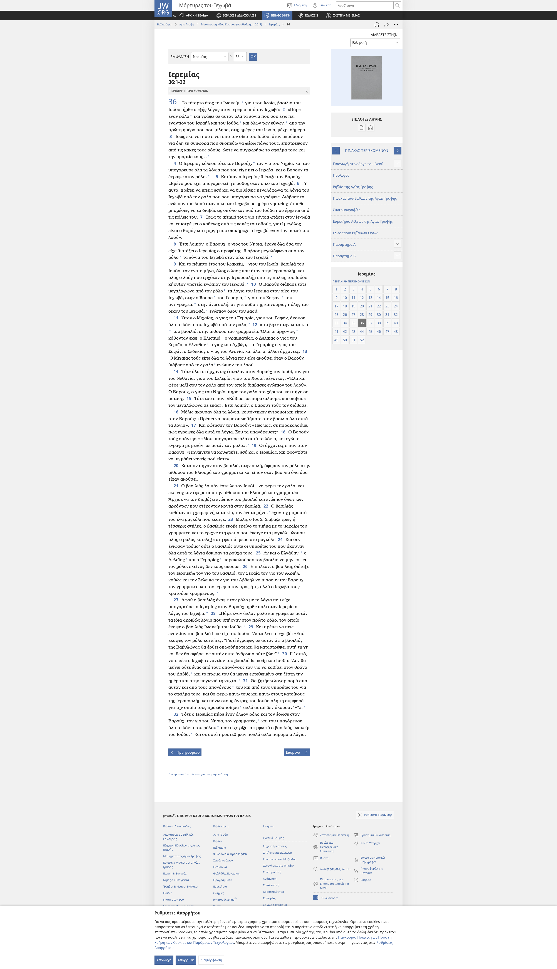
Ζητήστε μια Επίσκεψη (277, 853)
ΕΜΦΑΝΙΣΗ (180, 56)
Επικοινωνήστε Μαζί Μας (279, 859)
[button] (236, 15)
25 (258, 553)
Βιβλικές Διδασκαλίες (177, 826)
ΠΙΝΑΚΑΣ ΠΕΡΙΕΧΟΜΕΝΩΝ (366, 150)
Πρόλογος (341, 175)
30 (285, 654)
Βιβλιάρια (219, 848)
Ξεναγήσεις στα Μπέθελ (278, 866)
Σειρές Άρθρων (223, 860)
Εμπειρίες (269, 898)
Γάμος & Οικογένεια (176, 880)
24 (280, 539)
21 (176, 486)
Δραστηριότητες (273, 892)
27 (176, 600)
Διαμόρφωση (211, 960)
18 (283, 432)
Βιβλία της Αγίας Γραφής (353, 186)
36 (174, 101)
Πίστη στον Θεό (173, 899)
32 (176, 714)
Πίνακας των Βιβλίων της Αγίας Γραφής (365, 198)
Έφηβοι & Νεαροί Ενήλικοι (180, 886)
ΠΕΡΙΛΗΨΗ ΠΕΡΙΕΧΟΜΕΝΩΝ (351, 281)
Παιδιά (167, 893)
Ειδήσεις (268, 826)
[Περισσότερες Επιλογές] (396, 24)
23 (231, 519)
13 (305, 351)
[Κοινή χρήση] (386, 24)
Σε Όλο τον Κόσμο (275, 905)
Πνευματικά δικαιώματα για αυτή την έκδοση (198, 774)
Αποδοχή (163, 960)
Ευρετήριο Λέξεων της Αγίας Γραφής (363, 221)
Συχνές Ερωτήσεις (275, 846)
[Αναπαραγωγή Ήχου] (377, 24)
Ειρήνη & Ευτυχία (174, 873)
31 (245, 681)
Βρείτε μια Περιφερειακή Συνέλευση (325, 847)
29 (251, 627)
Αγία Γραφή (186, 24)
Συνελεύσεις (271, 885)
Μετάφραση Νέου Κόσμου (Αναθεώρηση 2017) (231, 24)
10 (254, 284)
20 (176, 465)
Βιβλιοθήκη (164, 24)
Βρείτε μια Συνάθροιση (372, 835)
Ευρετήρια (220, 886)
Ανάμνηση (270, 879)
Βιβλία (217, 841)
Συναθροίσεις (272, 872)
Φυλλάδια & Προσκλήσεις (230, 854)
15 (189, 398)
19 (254, 445)
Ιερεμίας (274, 24)
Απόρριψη (186, 960)
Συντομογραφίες (346, 209)
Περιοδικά (220, 867)
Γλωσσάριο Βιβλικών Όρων (355, 233)
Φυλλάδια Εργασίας (226, 873)
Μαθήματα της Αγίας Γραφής (182, 856)
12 (255, 324)
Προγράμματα (222, 880)
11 (176, 318)
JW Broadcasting (225, 899)
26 (245, 566)
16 (176, 412)
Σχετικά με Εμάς (273, 838)
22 (266, 506)
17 (194, 425)
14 (176, 371)
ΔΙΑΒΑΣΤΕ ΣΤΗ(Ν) (385, 34)
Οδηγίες (218, 893)
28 (213, 613)
